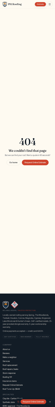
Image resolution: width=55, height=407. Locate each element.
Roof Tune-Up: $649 (11, 389)
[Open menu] (49, 4)
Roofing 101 (7, 377)
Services (6, 361)
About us (6, 349)
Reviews (6, 353)
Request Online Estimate (35, 162)
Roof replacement (10, 365)
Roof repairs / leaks (10, 369)
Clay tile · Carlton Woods (13, 398)
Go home (13, 162)
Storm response (9, 373)
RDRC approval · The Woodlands (16, 406)
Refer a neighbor (10, 357)
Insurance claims (10, 381)
